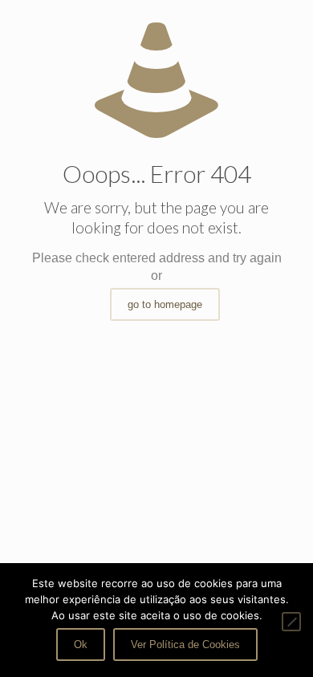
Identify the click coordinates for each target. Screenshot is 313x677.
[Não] (291, 621)
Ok (80, 644)
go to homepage (165, 304)
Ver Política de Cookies (185, 644)
